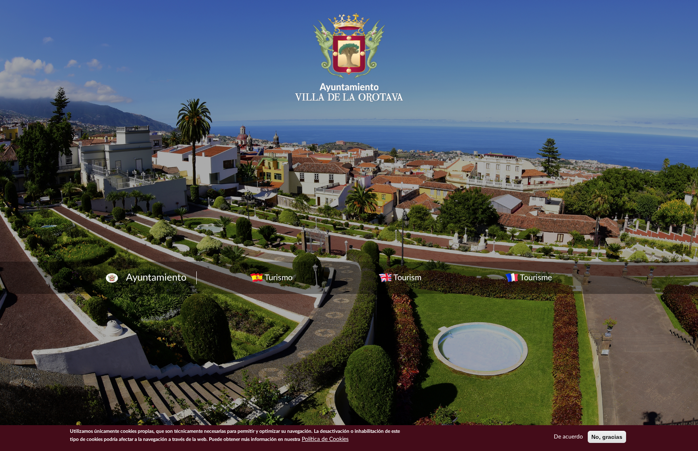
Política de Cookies (325, 439)
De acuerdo (568, 437)
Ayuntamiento (156, 278)
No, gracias (606, 437)
